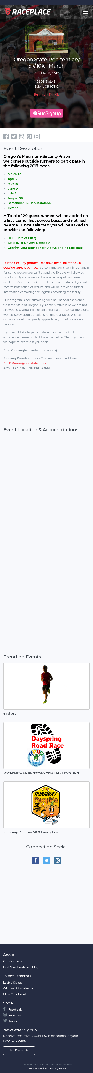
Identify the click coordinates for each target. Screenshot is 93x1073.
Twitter (12, 1021)
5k (51, 94)
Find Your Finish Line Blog (20, 967)
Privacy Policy (58, 1068)
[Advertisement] (46, 399)
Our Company (12, 961)
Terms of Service (37, 1068)
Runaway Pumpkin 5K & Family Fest (31, 832)
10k (56, 94)
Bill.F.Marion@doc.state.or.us (24, 363)
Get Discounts (19, 1050)
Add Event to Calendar (18, 988)
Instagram (14, 1015)
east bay (9, 713)
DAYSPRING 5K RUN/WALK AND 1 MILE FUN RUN (41, 773)
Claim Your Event (14, 994)
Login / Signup (12, 983)
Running (40, 94)
